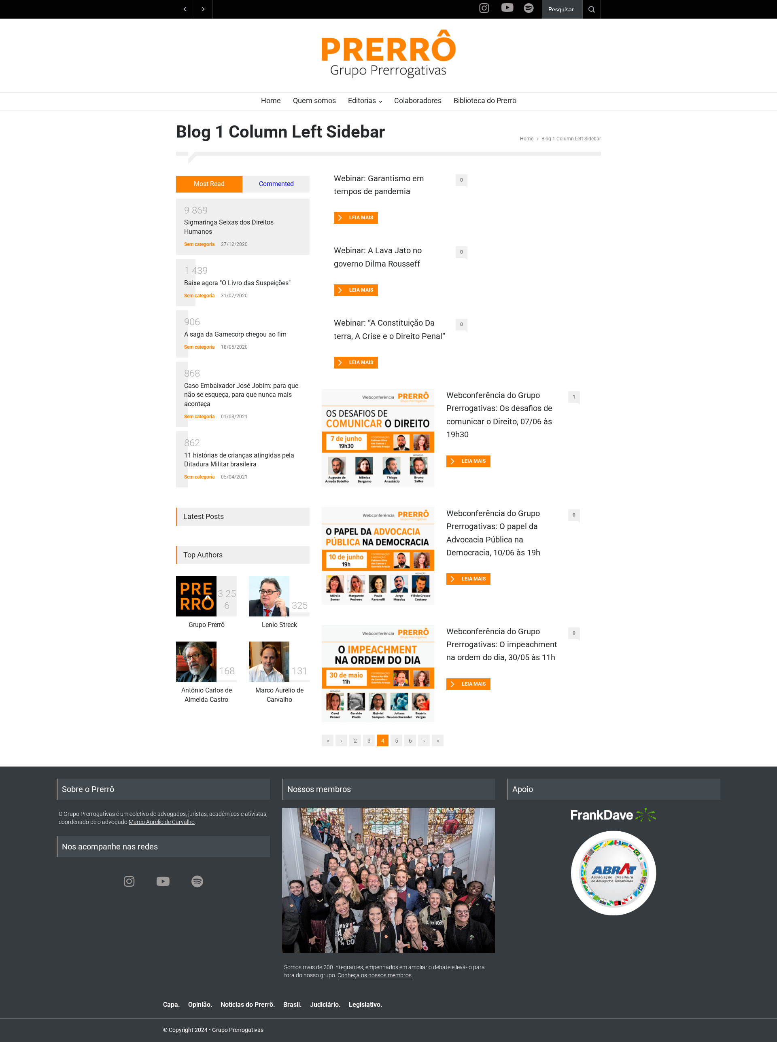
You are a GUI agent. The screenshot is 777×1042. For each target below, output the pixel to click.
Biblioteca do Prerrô (485, 100)
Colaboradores (418, 100)
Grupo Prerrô (207, 625)
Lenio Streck (279, 625)
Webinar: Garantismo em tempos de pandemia (379, 185)
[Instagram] (129, 881)
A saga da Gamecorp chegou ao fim (235, 334)
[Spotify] (197, 881)
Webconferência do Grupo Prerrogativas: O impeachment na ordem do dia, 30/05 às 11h (501, 645)
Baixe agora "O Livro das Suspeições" (237, 283)
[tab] (209, 184)
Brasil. (292, 1004)
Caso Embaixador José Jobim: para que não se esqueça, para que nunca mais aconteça (241, 395)
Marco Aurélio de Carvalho (162, 822)
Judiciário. (325, 1004)
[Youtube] (163, 881)
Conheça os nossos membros (375, 975)
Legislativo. (365, 1004)
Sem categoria (199, 244)
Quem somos (314, 100)
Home (271, 100)
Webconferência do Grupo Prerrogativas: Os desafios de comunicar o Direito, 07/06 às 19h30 (499, 414)
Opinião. (200, 1004)
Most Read (209, 184)
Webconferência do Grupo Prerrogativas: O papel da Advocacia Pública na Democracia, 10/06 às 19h (493, 532)
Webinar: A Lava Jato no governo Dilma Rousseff (378, 257)
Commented (276, 184)
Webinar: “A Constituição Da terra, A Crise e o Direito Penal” (389, 329)
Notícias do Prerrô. (248, 1004)
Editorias (362, 100)
